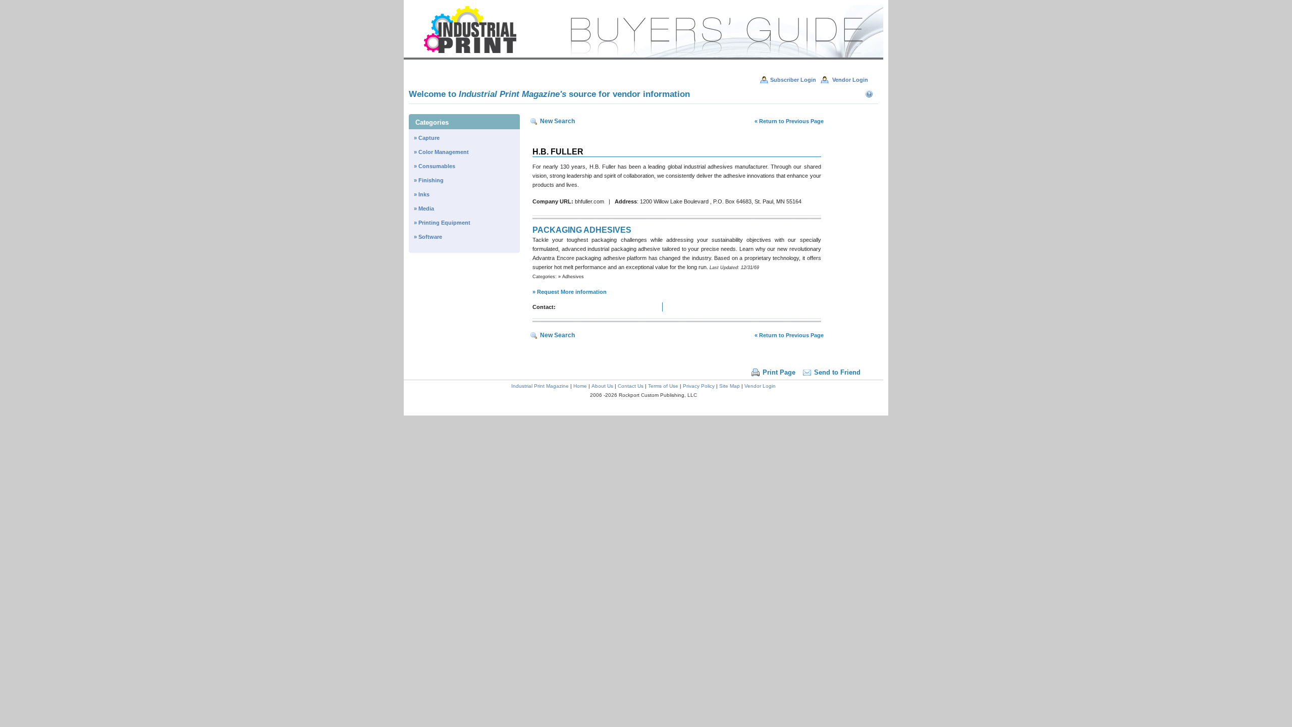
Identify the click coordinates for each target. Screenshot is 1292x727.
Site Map (729, 386)
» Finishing (429, 180)
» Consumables (434, 166)
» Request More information (569, 292)
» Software (428, 237)
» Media (424, 208)
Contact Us (630, 386)
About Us (602, 386)
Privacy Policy (699, 386)
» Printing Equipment (442, 223)
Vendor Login (760, 386)
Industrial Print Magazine (540, 386)
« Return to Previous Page (789, 121)
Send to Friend (837, 372)
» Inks (421, 194)
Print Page (779, 372)
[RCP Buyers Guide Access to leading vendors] (643, 57)
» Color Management (441, 152)
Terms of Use (663, 386)
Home (580, 386)
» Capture (427, 138)
